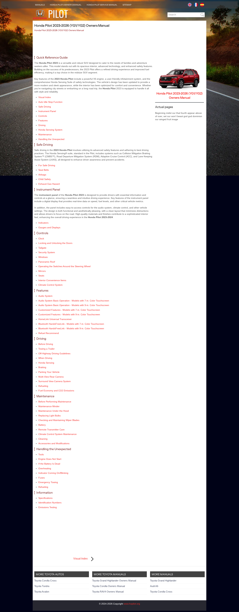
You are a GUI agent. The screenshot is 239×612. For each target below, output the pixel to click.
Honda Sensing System (50, 129)
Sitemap (127, 5)
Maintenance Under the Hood (53, 411)
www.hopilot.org (132, 603)
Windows (43, 257)
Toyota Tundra (41, 586)
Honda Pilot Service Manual (102, 5)
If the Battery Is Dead (49, 463)
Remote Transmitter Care (51, 429)
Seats (41, 275)
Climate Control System (50, 285)
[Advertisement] (93, 44)
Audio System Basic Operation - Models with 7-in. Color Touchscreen (73, 300)
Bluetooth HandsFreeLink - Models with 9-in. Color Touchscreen (71, 328)
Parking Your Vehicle (49, 372)
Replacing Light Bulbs (49, 415)
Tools (41, 454)
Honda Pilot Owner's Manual (65, 5)
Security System (46, 252)
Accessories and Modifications (53, 443)
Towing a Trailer (46, 348)
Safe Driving (44, 106)
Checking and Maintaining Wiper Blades (58, 420)
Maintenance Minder (49, 406)
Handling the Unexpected (51, 139)
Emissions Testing (47, 507)
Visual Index (44, 97)
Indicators (43, 222)
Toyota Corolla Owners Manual (108, 586)
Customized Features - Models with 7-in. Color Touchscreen (69, 310)
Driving (42, 125)
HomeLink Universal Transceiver (55, 319)
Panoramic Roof (46, 261)
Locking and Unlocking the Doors (55, 243)
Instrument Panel (47, 111)
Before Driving (45, 344)
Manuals (40, 5)
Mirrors (42, 271)
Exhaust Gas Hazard (49, 184)
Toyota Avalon (41, 591)
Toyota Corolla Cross (45, 580)
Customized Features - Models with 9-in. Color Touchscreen (69, 314)
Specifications (45, 498)
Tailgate (42, 247)
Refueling (43, 386)
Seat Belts (43, 170)
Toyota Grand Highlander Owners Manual (114, 580)
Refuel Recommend (48, 333)
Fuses (41, 477)
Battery (42, 425)
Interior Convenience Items (52, 280)
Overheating (44, 468)
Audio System (45, 296)
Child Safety (44, 179)
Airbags (42, 174)
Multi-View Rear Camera (51, 376)
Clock (41, 238)
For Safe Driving (46, 165)
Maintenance (45, 134)
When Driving (45, 358)
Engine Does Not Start (49, 459)
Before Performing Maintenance (54, 401)
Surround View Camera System (54, 381)
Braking (42, 367)
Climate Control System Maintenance (57, 434)
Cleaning (42, 439)
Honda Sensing (46, 362)
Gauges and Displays (49, 227)
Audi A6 (154, 586)
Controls (42, 116)
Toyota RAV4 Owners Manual (108, 591)
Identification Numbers (49, 502)
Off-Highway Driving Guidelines (54, 353)
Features (43, 120)
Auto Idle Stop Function (50, 102)
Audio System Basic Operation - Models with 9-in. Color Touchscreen (73, 305)
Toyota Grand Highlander (163, 580)
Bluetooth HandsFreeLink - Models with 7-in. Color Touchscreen (71, 324)
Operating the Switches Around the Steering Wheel (64, 266)
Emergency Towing (48, 482)
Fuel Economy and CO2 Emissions (56, 390)
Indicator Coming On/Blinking (53, 473)
